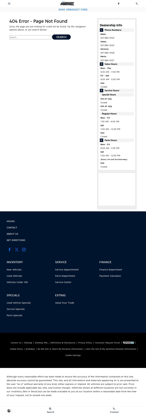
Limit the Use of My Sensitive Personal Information (111, 349)
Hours (11, 221)
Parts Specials (14, 315)
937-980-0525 (107, 38)
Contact (12, 227)
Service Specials (16, 309)
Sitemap (28, 343)
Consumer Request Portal (107, 343)
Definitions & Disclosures (63, 343)
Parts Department (65, 276)
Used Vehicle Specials (19, 302)
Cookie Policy (16, 349)
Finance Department (110, 269)
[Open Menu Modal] (9, 3)
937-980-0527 (107, 60)
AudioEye (30, 349)
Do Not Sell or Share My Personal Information (60, 349)
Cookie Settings (73, 355)
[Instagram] (24, 250)
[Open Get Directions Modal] (119, 3)
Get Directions (16, 240)
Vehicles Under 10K (17, 282)
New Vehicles (14, 269)
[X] (17, 250)
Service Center (63, 282)
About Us (12, 234)
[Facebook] (9, 250)
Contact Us (16, 343)
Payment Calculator (110, 276)
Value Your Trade (64, 302)
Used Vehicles (14, 276)
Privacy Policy (85, 343)
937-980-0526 (107, 53)
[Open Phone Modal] (137, 3)
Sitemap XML (41, 343)
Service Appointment (67, 269)
